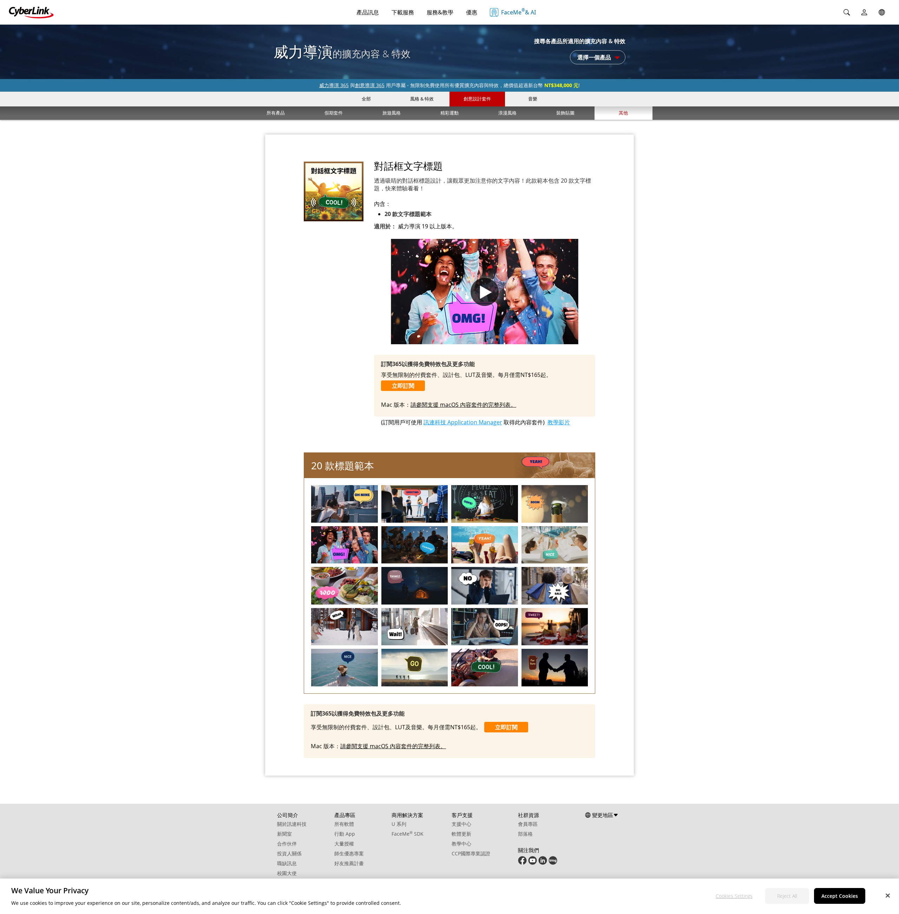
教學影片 (558, 422)
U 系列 (399, 824)
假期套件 (333, 113)
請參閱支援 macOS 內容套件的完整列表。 (463, 405)
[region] (449, 896)
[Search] (846, 12)
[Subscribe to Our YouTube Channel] (532, 863)
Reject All (787, 896)
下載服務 (403, 12)
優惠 (471, 12)
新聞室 (284, 833)
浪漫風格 (507, 113)
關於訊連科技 (292, 824)
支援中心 (461, 824)
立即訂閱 (403, 386)
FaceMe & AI (518, 11)
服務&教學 (440, 12)
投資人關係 (289, 853)
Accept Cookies (839, 896)
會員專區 (528, 824)
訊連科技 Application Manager (463, 422)
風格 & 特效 (422, 99)
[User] (864, 12)
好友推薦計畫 (349, 863)
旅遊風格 (391, 113)
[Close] (887, 895)
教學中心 (461, 843)
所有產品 (276, 113)
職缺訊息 (287, 863)
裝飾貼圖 (565, 113)
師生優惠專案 (349, 853)
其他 (623, 113)
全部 (366, 99)
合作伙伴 (287, 843)
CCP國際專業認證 (471, 853)
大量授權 (344, 843)
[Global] (882, 12)
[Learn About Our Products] (553, 863)
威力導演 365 (334, 85)
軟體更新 (461, 833)
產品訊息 (367, 12)
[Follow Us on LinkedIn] (542, 863)
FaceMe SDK (408, 833)
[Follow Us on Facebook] (522, 863)
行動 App (344, 833)
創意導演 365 (370, 85)
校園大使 (287, 873)
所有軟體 (344, 824)
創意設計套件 (477, 99)
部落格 (525, 833)
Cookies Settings (734, 896)
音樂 (532, 99)
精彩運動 (449, 113)
